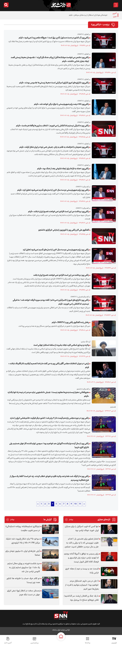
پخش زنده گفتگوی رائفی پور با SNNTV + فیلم (70, 322)
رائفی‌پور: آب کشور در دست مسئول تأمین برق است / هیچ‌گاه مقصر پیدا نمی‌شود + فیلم (54, 38)
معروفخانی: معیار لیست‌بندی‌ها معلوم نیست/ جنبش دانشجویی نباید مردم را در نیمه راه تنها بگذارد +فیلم (48, 394)
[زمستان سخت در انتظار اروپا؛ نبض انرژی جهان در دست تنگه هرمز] (50, 593)
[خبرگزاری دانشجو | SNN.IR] (61, 5)
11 (80, 504)
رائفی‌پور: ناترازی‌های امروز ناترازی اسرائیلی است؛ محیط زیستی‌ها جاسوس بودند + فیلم (54, 83)
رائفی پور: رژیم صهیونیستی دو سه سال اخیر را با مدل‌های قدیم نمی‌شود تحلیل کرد (56, 250)
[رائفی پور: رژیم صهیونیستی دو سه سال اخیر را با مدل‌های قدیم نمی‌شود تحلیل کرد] (103, 256)
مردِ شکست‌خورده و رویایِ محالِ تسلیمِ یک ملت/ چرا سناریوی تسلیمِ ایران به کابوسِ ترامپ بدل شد (23, 567)
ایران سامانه (56, 629)
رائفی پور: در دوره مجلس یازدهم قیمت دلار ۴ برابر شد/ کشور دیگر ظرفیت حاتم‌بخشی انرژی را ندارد (49, 418)
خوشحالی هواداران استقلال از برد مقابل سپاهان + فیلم (88, 15)
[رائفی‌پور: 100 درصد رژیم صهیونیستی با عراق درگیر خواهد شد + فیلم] (103, 107)
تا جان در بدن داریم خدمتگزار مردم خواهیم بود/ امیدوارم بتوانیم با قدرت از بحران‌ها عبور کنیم (82, 585)
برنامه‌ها (87, 642)
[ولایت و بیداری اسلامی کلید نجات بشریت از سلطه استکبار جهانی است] (103, 348)
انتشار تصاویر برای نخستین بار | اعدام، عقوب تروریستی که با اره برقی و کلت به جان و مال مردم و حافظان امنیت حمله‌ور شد (82, 543)
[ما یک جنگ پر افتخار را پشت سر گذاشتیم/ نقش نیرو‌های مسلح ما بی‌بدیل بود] (109, 598)
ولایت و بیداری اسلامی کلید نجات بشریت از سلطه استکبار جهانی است (61, 345)
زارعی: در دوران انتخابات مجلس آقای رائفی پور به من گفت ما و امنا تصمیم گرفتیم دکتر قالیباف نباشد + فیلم (48, 365)
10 (75, 504)
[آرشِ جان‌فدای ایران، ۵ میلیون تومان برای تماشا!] (50, 554)
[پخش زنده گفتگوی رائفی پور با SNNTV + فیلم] (103, 328)
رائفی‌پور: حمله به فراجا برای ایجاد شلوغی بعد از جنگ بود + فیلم (63, 169)
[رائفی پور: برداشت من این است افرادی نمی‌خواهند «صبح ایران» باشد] (103, 281)
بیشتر (69, 519)
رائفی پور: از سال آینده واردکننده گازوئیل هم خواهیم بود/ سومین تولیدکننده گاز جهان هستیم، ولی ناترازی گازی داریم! (49, 445)
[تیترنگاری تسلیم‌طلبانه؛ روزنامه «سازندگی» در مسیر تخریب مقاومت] (50, 529)
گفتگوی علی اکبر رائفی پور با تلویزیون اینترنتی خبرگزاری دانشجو (63, 230)
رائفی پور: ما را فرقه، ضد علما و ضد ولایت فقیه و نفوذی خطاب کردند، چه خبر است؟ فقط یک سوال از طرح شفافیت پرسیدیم (49, 478)
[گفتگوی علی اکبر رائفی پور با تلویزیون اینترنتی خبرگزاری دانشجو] (103, 236)
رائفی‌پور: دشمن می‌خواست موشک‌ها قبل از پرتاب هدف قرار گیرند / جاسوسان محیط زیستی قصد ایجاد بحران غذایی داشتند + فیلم (50, 59)
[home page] (61, 636)
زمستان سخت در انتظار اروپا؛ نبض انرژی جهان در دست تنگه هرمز (23, 593)
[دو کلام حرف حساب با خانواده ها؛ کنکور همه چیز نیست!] (50, 581)
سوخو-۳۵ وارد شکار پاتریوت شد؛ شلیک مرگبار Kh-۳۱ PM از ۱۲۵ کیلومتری (23, 541)
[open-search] (6, 5)
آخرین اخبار (8, 642)
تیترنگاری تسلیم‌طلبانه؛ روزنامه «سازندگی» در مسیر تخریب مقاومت (23, 528)
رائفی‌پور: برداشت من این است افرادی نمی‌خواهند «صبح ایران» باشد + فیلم (58, 212)
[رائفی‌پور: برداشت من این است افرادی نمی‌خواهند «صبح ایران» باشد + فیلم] (103, 215)
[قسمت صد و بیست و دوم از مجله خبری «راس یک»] (109, 571)
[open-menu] (115, 5)
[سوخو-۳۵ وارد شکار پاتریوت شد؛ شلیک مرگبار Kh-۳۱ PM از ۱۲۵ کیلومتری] (50, 541)
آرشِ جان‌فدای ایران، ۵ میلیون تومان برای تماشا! (22, 553)
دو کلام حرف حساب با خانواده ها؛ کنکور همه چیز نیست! (23, 580)
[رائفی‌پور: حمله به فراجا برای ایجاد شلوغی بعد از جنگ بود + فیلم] (103, 172)
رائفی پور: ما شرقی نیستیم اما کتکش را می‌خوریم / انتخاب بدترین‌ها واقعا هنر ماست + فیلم (52, 126)
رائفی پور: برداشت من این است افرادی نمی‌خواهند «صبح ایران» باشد (61, 275)
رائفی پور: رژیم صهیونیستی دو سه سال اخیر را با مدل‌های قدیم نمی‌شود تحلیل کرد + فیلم (53, 190)
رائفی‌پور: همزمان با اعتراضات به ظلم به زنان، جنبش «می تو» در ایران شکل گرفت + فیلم (54, 147)
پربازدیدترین (34, 642)
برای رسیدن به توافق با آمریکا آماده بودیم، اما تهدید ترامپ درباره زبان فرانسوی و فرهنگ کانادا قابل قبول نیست (81, 558)
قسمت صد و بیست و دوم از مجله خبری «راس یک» (82, 571)
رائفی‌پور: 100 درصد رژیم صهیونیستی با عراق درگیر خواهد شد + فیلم (61, 104)
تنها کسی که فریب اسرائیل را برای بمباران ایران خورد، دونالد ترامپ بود (82, 528)
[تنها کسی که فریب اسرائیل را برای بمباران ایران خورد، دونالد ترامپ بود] (109, 529)
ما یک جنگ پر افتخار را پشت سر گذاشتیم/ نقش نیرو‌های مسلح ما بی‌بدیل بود (81, 598)
